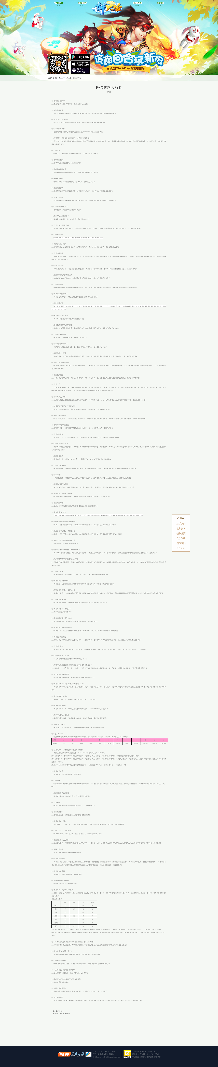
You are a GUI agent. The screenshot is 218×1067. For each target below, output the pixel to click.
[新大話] (107, 8)
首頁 (94, 1052)
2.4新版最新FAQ (65, 1013)
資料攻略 (137, 3)
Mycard (80, 70)
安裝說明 (181, 538)
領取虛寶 (181, 533)
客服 (113, 1052)
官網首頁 (58, 3)
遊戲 (100, 1052)
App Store (80, 56)
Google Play (80, 63)
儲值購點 (181, 543)
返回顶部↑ (181, 548)
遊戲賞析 (181, 528)
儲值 (107, 1052)
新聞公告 (81, 3)
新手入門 (181, 523)
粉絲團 (159, 3)
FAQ (61, 77)
